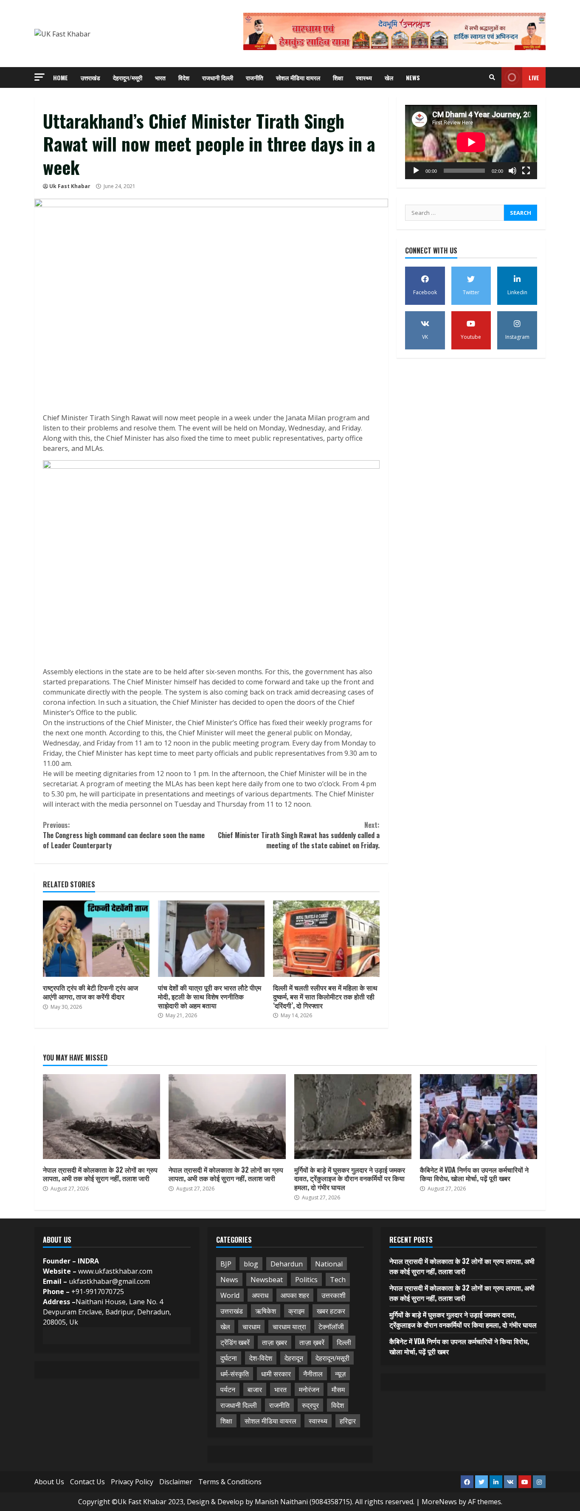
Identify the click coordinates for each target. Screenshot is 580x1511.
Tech (338, 1279)
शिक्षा (338, 77)
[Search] (492, 77)
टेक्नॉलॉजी (331, 1326)
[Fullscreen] (526, 170)
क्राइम (296, 1311)
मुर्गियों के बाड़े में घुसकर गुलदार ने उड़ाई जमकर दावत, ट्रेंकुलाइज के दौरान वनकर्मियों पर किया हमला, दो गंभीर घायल (352, 1116)
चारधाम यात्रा (289, 1326)
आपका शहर (295, 1295)
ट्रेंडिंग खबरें (235, 1342)
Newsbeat (267, 1279)
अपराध (260, 1295)
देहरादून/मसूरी (127, 77)
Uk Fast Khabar (69, 186)
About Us (49, 1481)
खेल (389, 77)
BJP (225, 1264)
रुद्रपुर (310, 1405)
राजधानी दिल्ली (217, 77)
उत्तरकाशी (333, 1295)
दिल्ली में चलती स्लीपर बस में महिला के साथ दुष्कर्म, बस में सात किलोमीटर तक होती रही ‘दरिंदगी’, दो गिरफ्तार (326, 938)
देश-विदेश (260, 1358)
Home (60, 77)
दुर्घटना (228, 1358)
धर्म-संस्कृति (234, 1374)
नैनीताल (313, 1374)
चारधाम (251, 1326)
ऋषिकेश (265, 1311)
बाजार (255, 1389)
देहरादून (293, 1358)
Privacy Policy (132, 1481)
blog (251, 1264)
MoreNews (439, 1501)
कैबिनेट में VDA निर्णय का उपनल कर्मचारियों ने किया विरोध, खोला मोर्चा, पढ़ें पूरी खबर (478, 1116)
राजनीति (254, 77)
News (413, 77)
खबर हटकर (331, 1311)
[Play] (416, 170)
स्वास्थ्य (364, 77)
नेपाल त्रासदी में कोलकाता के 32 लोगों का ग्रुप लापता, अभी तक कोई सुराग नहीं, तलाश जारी (101, 1116)
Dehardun (286, 1264)
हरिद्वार (348, 1421)
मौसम (338, 1389)
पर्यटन (227, 1389)
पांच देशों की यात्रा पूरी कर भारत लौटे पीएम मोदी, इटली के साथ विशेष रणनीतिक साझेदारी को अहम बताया (211, 938)
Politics (306, 1279)
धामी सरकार (276, 1374)
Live (534, 77)
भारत (160, 77)
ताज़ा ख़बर (274, 1342)
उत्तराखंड (90, 77)
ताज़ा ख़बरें (311, 1342)
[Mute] (512, 170)
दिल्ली (344, 1342)
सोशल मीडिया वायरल (298, 77)
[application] (471, 142)
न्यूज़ (340, 1374)
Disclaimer (175, 1481)
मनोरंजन (309, 1389)
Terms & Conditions (230, 1481)
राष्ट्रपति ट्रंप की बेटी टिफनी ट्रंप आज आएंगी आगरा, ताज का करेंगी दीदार (96, 938)
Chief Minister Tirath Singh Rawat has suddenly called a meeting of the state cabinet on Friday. (298, 835)
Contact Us (87, 1481)
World (229, 1295)
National (329, 1264)
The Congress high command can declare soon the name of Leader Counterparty (124, 835)
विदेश (183, 77)
